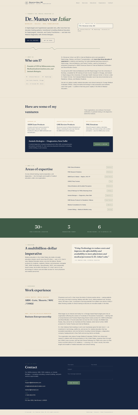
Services (85, 3)
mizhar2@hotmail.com (31, 390)
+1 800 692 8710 (30, 395)
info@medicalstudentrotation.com (35, 386)
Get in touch (48, 40)
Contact (110, 3)
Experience (102, 3)
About (78, 3)
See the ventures (32, 40)
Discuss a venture (101, 144)
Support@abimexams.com (33, 382)
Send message (73, 382)
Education (93, 3)
